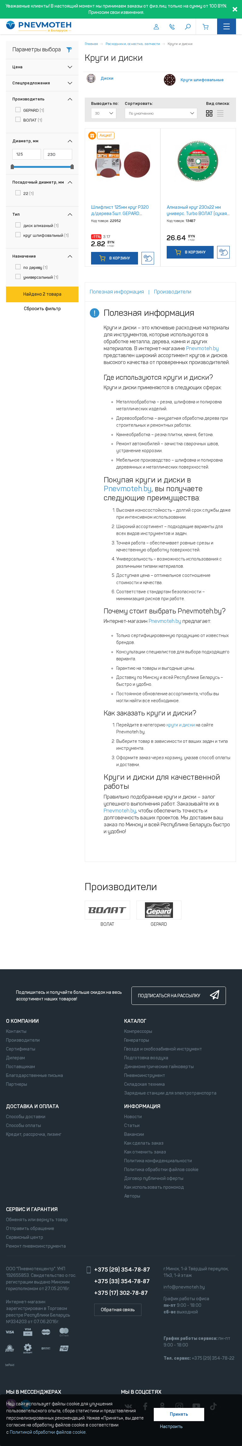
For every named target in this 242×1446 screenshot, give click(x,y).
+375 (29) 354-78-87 (122, 1269)
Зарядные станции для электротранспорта (170, 1093)
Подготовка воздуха (146, 1058)
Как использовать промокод (154, 1187)
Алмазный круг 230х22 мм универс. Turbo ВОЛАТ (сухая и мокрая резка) (197, 214)
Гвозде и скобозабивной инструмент (163, 1049)
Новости (133, 1116)
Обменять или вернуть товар (37, 1219)
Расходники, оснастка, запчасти (133, 44)
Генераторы (136, 1040)
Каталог (135, 1021)
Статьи (132, 1125)
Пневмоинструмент (144, 1075)
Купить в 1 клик (147, 258)
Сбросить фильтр (42, 308)
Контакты (16, 1031)
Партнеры (16, 1084)
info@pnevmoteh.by (184, 1287)
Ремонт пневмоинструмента (36, 1246)
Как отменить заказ (145, 1152)
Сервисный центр (24, 1237)
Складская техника (144, 1084)
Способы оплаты (23, 1125)
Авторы (132, 1196)
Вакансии (134, 1134)
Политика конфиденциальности (158, 1161)
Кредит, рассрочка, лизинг (33, 1134)
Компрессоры (138, 1031)
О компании (22, 1021)
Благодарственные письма (34, 1075)
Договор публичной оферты (153, 1178)
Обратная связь (118, 1309)
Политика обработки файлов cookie (161, 1169)
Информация (142, 1106)
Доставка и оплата (32, 1106)
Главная (91, 44)
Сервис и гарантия (32, 1209)
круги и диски (180, 725)
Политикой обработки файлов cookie (48, 1432)
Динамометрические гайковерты (159, 1066)
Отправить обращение (30, 1228)
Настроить (171, 1426)
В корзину (119, 258)
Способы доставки (25, 1116)
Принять (179, 1414)
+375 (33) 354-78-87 (122, 1281)
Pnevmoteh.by (202, 348)
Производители (23, 1040)
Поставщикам (20, 1066)
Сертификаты (20, 1049)
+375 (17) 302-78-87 (121, 1292)
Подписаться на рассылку (169, 996)
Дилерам (15, 1058)
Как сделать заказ (144, 1143)
